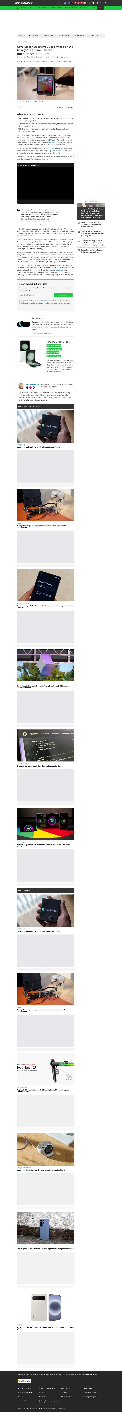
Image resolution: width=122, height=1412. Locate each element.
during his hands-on (42, 240)
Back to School (34, 35)
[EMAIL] (34, 387)
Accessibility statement (25, 1392)
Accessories (84, 8)
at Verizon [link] (53, 356)
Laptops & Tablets (55, 8)
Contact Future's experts (47, 1388)
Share (21, 107)
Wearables (42, 8)
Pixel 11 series (49, 35)
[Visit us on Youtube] (75, 3)
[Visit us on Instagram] (78, 3)
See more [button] (43, 225)
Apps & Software (71, 8)
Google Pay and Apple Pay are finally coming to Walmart (92, 251)
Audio (93, 8)
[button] (103, 3)
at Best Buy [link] (54, 349)
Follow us (60, 107)
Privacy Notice (23, 302)
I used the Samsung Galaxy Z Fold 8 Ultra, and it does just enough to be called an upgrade (92, 243)
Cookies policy (87, 1388)
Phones (32, 8)
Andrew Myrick (29, 54)
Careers (41, 1392)
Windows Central (23, 1401)
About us (20, 1397)
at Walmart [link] (54, 346)
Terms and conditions (24, 1388)
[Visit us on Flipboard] (81, 3)
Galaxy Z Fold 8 (64, 35)
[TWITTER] (27, 387)
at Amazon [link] (53, 353)
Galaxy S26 (94, 35)
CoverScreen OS (59, 151)
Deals (101, 8)
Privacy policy (65, 1388)
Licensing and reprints (90, 1397)
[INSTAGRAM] (31, 387)
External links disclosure (90, 1392)
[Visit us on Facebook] (69, 3)
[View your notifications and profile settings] (97, 3)
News (19, 54)
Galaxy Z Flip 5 (30, 138)
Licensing (64, 1392)
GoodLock (50, 148)
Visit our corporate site (89, 1375)
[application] (45, 183)
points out (59, 270)
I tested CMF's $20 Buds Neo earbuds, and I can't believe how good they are (92, 234)
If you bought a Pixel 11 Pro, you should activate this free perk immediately (91, 224)
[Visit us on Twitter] (72, 3)
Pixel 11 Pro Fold (80, 35)
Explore (24, 8)
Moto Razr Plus (53, 142)
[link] (23, 324)
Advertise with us (66, 1397)
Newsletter (71, 107)
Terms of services (42, 300)
